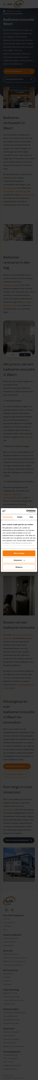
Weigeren (19, 567)
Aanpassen (18, 560)
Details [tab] (19, 517)
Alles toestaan (19, 553)
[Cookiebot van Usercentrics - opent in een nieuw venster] (27, 511)
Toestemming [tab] (7, 517)
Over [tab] (31, 517)
